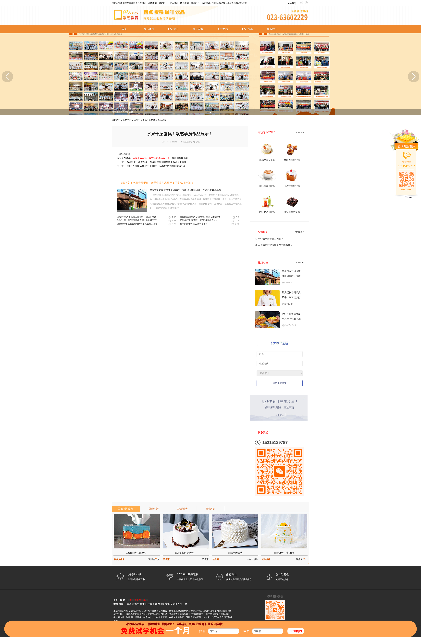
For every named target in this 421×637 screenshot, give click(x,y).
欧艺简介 (173, 29)
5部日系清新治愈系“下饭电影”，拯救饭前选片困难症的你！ (157, 166)
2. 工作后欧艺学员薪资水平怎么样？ (274, 244)
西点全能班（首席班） (136, 552)
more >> (299, 132)
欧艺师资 (149, 29)
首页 (124, 29)
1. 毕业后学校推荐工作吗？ (269, 239)
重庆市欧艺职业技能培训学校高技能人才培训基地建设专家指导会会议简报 (137, 224)
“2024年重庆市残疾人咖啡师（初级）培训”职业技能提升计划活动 (137, 217)
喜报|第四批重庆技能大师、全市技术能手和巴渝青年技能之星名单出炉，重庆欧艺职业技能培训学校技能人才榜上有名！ (200, 217)
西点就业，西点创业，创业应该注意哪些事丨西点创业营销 (156, 162)
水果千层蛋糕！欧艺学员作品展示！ (151, 158)
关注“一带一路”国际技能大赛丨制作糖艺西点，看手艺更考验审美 (137, 220)
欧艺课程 (198, 29)
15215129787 (275, 442)
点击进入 (279, 415)
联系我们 (272, 29)
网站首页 (116, 120)
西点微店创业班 (235, 552)
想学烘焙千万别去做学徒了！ (194, 223)
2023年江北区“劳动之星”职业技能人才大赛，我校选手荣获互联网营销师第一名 (199, 220)
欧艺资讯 (247, 29)
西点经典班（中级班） (284, 552)
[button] (208, 112)
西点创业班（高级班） (186, 552)
